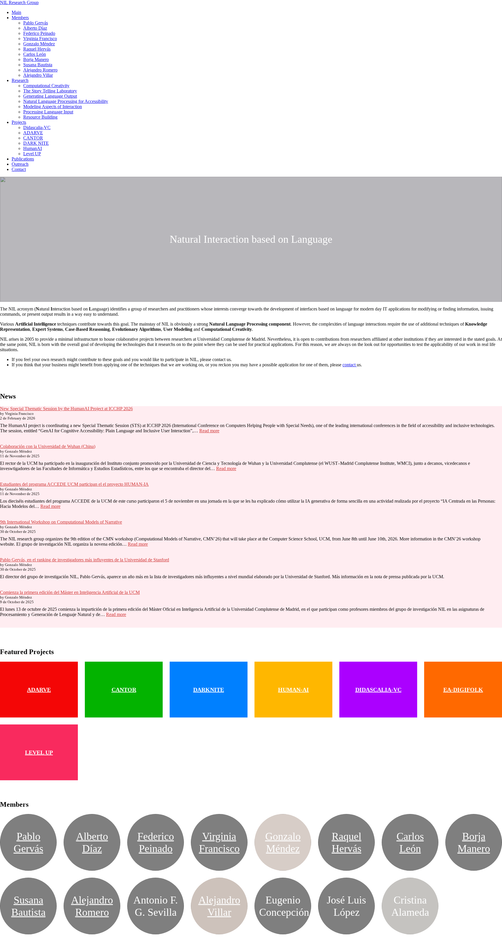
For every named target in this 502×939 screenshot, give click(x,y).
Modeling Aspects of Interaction (52, 106)
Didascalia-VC (37, 127)
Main (16, 12)
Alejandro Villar (38, 75)
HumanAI (32, 148)
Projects (19, 122)
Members (20, 17)
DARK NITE (36, 143)
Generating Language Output (50, 96)
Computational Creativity (46, 85)
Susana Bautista (37, 64)
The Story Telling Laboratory (50, 90)
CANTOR (33, 137)
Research (20, 80)
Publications (23, 158)
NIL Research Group (19, 2)
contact (350, 364)
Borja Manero (36, 59)
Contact (19, 169)
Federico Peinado (39, 33)
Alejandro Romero (40, 69)
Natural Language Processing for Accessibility (65, 101)
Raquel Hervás (37, 49)
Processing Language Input (48, 111)
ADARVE (33, 132)
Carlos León (34, 54)
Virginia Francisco (40, 38)
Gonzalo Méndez (39, 43)
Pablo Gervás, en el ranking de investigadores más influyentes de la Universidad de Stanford (84, 559)
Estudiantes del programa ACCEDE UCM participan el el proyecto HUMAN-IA (74, 484)
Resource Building (40, 117)
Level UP (32, 153)
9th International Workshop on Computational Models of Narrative (61, 522)
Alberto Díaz (35, 28)
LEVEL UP (39, 752)
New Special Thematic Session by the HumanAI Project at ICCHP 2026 (66, 408)
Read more (209, 430)
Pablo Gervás (35, 22)
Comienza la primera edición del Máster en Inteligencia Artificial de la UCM (70, 592)
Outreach (20, 164)
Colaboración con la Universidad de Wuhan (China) (47, 446)
